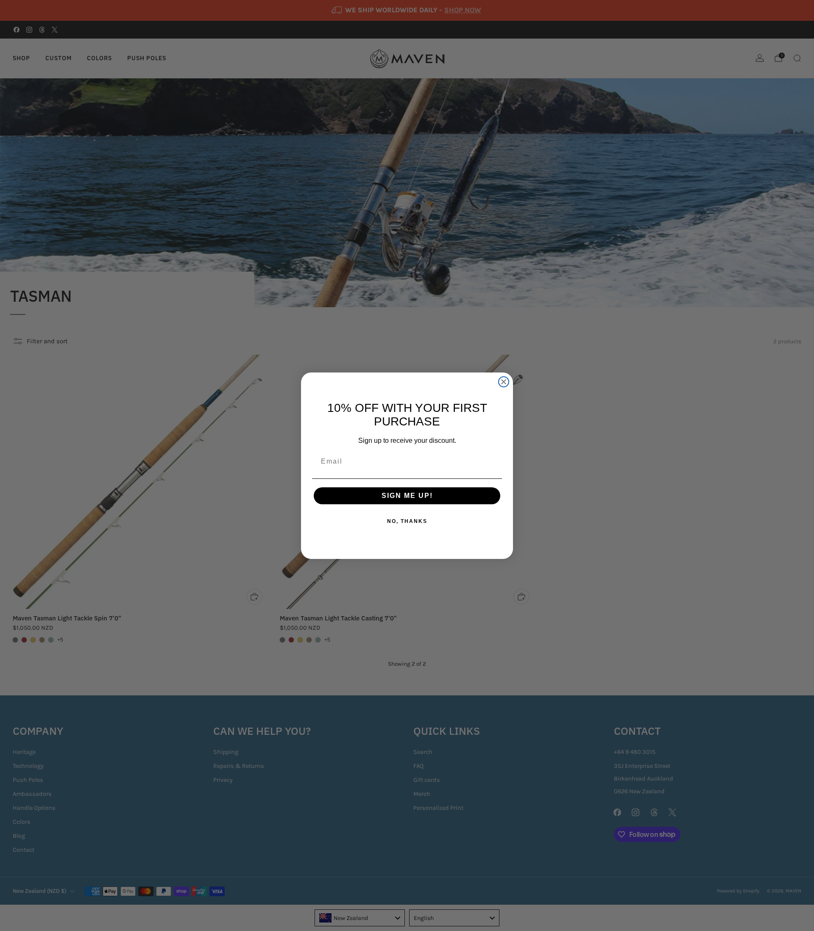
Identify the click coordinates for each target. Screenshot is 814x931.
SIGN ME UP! (407, 495)
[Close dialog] (504, 382)
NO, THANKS (407, 521)
